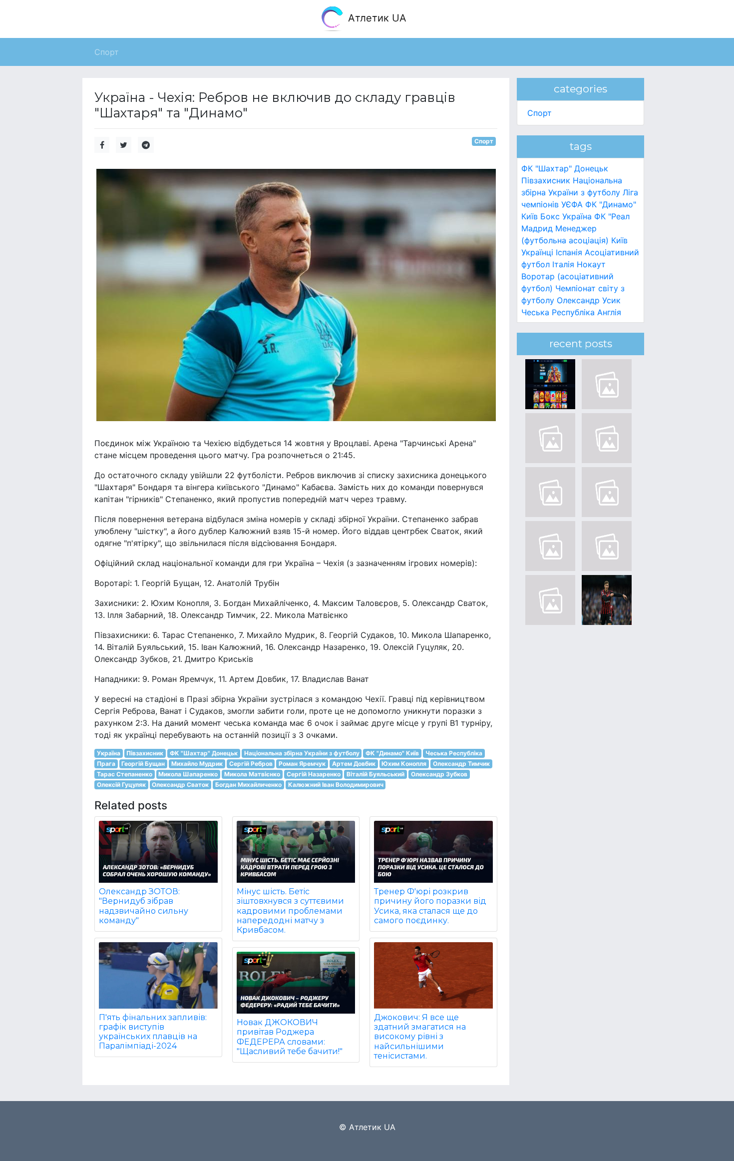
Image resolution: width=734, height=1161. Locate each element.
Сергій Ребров (251, 763)
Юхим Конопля (403, 763)
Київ (619, 240)
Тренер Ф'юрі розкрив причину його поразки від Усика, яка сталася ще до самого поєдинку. (430, 906)
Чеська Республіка (453, 753)
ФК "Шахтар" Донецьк (204, 753)
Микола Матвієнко (252, 774)
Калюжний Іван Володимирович (335, 784)
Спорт (483, 141)
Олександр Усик (589, 300)
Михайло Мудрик (197, 763)
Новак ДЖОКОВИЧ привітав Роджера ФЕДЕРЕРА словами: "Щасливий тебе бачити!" (290, 1037)
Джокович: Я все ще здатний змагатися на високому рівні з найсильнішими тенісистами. (420, 1037)
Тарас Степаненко (124, 774)
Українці (537, 252)
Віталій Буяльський (375, 774)
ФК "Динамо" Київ (392, 753)
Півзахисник (144, 753)
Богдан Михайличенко (248, 784)
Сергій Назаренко (314, 774)
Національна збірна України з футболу (302, 753)
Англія (609, 312)
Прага (106, 763)
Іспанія (569, 252)
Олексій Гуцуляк (121, 784)
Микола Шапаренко (188, 774)
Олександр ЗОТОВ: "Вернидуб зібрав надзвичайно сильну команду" (143, 906)
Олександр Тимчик (461, 763)
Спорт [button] (106, 52)
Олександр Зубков (439, 774)
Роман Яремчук (302, 763)
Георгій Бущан (143, 763)
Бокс (550, 216)
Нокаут (591, 264)
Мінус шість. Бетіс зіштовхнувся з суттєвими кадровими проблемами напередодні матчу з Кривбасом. (290, 911)
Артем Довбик (353, 763)
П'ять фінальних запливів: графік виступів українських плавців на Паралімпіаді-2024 (153, 1032)
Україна (108, 753)
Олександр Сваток (180, 784)
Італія (563, 264)
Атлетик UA (375, 18)
